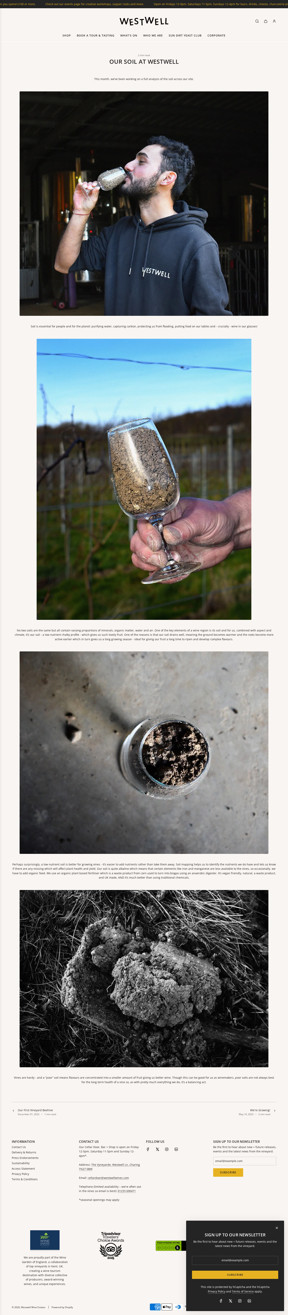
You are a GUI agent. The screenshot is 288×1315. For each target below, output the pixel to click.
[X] (157, 1149)
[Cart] (265, 21)
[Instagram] (166, 1149)
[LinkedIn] (176, 1149)
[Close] (277, 1228)
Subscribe (228, 1172)
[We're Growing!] (274, 1112)
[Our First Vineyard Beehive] (13, 1112)
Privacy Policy (216, 1291)
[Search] (257, 21)
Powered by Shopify (62, 1307)
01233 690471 (127, 1191)
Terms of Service (243, 1291)
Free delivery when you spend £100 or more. (246, 4)
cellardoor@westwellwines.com (108, 1178)
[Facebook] (148, 1149)
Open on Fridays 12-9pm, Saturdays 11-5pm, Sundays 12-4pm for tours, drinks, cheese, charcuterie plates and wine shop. (127, 4)
